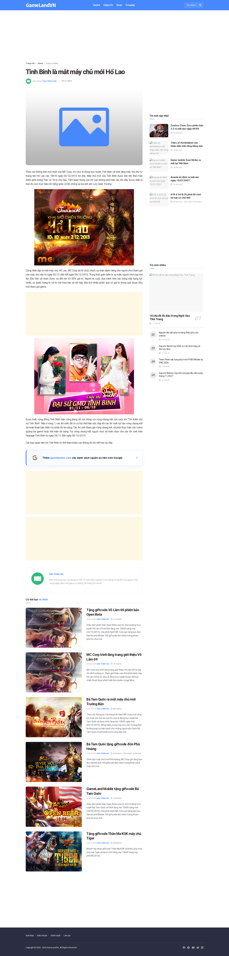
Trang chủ (30, 63)
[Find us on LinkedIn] (202, 948)
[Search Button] (200, 5)
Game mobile (52, 63)
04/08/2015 (117, 843)
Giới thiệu (30, 935)
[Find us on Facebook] (184, 948)
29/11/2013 (67, 81)
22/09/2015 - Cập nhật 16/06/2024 (126, 753)
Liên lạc (67, 935)
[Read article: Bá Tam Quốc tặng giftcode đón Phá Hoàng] (54, 762)
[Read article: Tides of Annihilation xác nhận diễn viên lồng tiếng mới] (159, 148)
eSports (108, 5)
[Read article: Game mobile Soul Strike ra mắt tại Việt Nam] (159, 165)
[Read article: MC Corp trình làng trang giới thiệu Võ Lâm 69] (54, 672)
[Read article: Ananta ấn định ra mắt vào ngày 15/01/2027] (159, 182)
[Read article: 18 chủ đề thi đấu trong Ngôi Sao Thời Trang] (176, 292)
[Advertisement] (114, 37)
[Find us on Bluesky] (198, 948)
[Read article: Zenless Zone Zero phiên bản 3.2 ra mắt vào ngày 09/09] (159, 130)
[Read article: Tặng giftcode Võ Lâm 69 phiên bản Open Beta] (54, 628)
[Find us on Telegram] (188, 948)
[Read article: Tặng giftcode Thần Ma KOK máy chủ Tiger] (54, 851)
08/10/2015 (117, 709)
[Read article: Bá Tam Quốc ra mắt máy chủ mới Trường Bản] (54, 717)
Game (96, 5)
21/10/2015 (117, 619)
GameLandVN (41, 5)
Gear (119, 5)
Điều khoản (42, 935)
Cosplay (130, 5)
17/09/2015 (117, 798)
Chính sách (55, 935)
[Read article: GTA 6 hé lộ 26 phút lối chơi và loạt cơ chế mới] (159, 199)
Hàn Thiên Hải (50, 81)
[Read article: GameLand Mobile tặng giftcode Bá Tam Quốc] (54, 807)
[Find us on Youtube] (193, 948)
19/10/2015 (117, 664)
